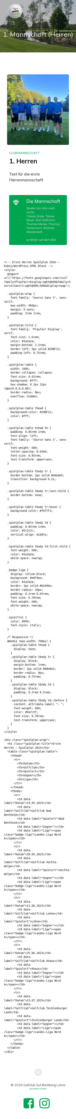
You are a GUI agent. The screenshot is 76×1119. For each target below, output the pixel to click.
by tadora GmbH (38, 1088)
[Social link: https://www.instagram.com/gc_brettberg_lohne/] (46, 1103)
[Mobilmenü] (64, 11)
